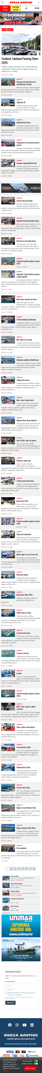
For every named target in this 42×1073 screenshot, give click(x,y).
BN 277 (3, 666)
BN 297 (3, 115)
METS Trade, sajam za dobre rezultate (26, 707)
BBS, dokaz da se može (24, 339)
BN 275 (3, 686)
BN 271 (3, 820)
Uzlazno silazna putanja (25, 200)
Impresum (7, 1044)
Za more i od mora (23, 653)
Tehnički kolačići (27, 1061)
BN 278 (3, 587)
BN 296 (3, 135)
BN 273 (3, 740)
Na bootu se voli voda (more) (26, 241)
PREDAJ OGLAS (5, 8)
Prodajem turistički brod (17, 893)
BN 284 (3, 413)
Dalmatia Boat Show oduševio (27, 420)
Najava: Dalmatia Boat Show (26, 828)
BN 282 (3, 453)
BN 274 (3, 720)
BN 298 (4, 75)
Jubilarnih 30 (21, 102)
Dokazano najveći (22, 574)
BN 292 (3, 289)
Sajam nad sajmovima (24, 534)
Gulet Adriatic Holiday (16, 878)
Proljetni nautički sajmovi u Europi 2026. (28, 262)
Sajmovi (10, 30)
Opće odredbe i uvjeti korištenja (29, 1044)
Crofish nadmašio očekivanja (26, 319)
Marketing (13, 1044)
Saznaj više (6, 1070)
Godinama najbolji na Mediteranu (28, 360)
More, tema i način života (25, 400)
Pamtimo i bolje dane (24, 460)
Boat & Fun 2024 (22, 501)
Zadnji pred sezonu (23, 380)
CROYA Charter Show (24, 612)
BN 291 (3, 312)
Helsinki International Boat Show (28, 220)
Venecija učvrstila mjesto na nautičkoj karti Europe (26, 83)
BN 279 (3, 547)
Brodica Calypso (15, 885)
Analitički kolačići (27, 1064)
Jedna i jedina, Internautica (26, 727)
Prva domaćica (21, 848)
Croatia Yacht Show (23, 633)
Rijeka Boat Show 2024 (25, 594)
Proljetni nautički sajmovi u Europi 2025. (28, 522)
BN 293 (3, 254)
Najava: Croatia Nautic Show (26, 807)
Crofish (19, 673)
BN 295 (3, 176)
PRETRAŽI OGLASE (16, 8)
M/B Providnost (15, 900)
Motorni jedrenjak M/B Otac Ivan (19, 908)
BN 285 (3, 393)
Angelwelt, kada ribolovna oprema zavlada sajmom (28, 275)
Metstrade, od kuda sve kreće (27, 299)
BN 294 (3, 213)
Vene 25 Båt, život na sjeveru (26, 440)
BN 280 (3, 514)
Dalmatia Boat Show (23, 122)
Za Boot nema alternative (25, 481)
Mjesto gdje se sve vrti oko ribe (27, 554)
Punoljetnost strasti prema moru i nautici (28, 143)
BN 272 (3, 760)
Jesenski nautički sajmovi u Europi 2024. (28, 694)
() (38, 8)
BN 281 (3, 494)
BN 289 (3, 373)
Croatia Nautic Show (24, 747)
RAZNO (4, 30)
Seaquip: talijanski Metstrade (27, 163)
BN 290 (3, 352)
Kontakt (18, 1044)
